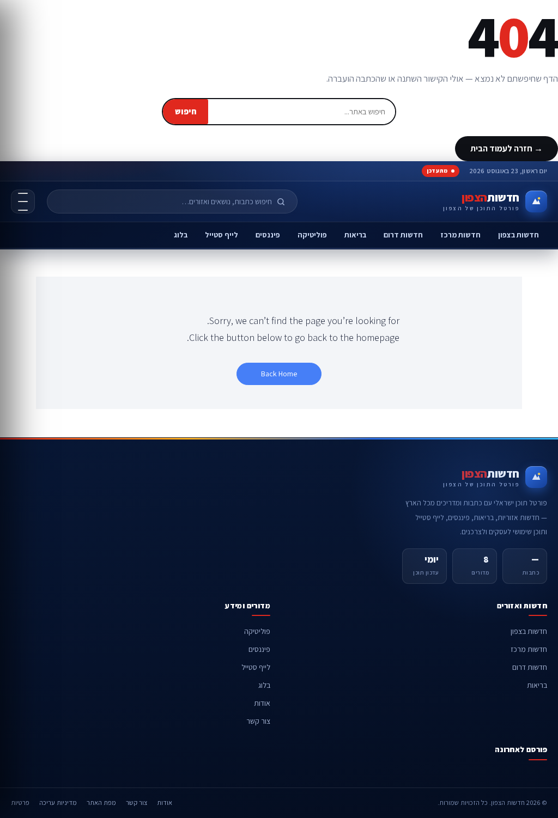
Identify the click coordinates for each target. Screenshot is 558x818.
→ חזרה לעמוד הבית (506, 148)
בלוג (180, 235)
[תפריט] (23, 201)
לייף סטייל (221, 235)
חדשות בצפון (518, 235)
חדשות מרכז (460, 235)
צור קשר (258, 721)
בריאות (355, 235)
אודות (262, 703)
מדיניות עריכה (58, 802)
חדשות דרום (403, 235)
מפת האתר (101, 802)
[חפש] (285, 201)
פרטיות (20, 802)
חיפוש (185, 111)
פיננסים (268, 235)
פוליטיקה (312, 235)
